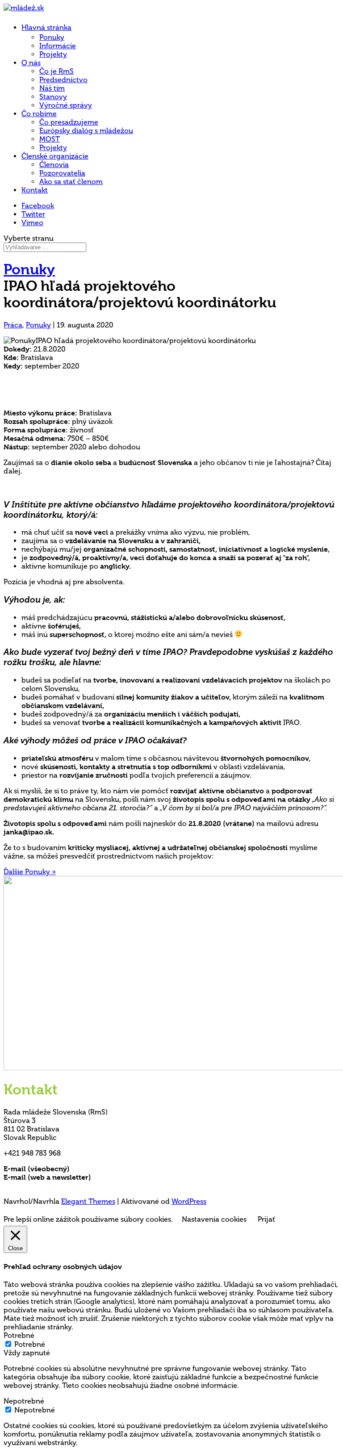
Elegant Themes (88, 1201)
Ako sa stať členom (71, 181)
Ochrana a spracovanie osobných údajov (74, 1186)
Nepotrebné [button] (24, 1401)
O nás (31, 63)
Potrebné (29, 1344)
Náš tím (52, 88)
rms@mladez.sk (96, 1169)
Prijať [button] (266, 1219)
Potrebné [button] (19, 1335)
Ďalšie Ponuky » (30, 871)
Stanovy (53, 96)
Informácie (57, 46)
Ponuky (51, 37)
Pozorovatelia (62, 173)
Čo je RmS (56, 71)
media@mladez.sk (122, 1177)
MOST (49, 139)
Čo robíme (39, 113)
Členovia (54, 164)
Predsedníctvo (63, 79)
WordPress (189, 1201)
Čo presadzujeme (68, 122)
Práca (13, 325)
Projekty (53, 54)
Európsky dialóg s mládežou (86, 130)
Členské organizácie (54, 156)
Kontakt (34, 190)
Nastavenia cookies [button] (214, 1219)
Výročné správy (65, 105)
